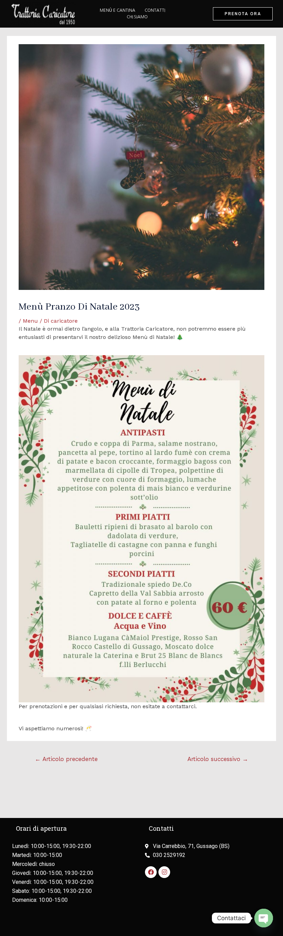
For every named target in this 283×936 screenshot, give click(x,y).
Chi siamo (137, 17)
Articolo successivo (217, 758)
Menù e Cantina (117, 10)
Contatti (155, 10)
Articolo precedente (66, 758)
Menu (30, 321)
